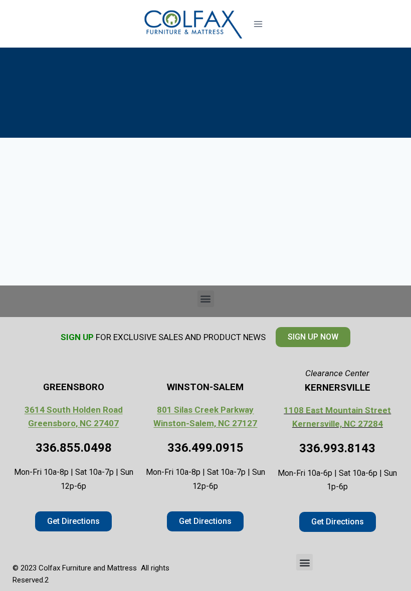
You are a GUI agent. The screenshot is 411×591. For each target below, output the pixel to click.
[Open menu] (258, 24)
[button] (205, 298)
